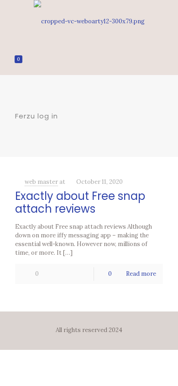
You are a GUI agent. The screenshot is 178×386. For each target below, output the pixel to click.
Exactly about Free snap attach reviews (80, 202)
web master (41, 182)
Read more (141, 274)
